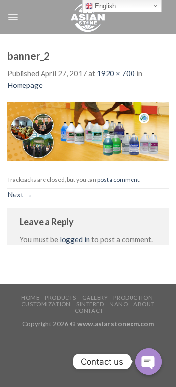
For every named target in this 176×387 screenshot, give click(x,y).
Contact (89, 310)
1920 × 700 (116, 73)
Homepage (25, 85)
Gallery (95, 297)
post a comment (118, 179)
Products (60, 297)
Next (19, 194)
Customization (46, 304)
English (104, 6)
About (143, 304)
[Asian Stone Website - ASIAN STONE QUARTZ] (88, 17)
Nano (119, 304)
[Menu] (13, 16)
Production (133, 297)
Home (30, 297)
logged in (75, 239)
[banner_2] (88, 130)
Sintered (90, 304)
